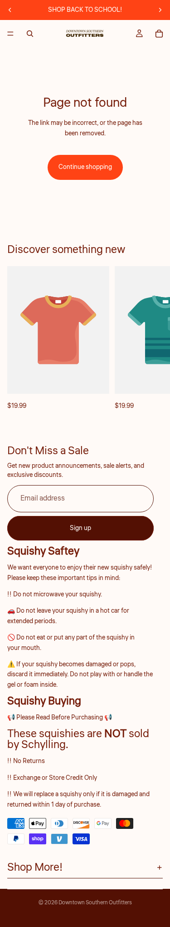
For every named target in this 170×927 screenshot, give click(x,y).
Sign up (80, 528)
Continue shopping (85, 167)
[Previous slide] (10, 10)
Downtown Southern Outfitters (95, 903)
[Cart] (159, 34)
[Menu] (10, 33)
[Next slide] (160, 10)
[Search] (30, 34)
